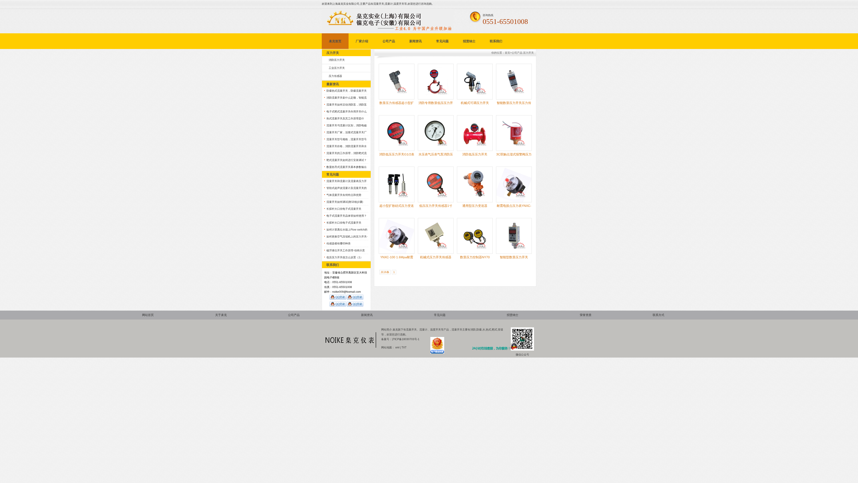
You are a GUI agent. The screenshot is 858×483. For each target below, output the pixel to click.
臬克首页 (335, 41)
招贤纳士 (469, 41)
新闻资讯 (415, 41)
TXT (404, 347)
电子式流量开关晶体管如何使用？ (346, 215)
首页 (507, 52)
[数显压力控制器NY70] (475, 252)
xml (397, 347)
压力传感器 (335, 76)
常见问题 (442, 41)
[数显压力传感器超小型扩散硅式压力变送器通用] (396, 98)
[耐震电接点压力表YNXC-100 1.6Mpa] (514, 201)
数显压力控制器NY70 (475, 257)
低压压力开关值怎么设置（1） (344, 257)
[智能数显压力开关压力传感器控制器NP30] (514, 98)
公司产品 (389, 41)
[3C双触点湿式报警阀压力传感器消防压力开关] (514, 150)
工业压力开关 (337, 68)
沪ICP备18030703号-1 (405, 339)
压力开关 (528, 52)
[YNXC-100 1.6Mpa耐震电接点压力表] (396, 252)
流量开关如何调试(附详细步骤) (344, 201)
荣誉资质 (585, 315)
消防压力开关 (337, 59)
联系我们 (496, 41)
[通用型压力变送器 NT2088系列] (475, 201)
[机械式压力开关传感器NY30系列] (436, 252)
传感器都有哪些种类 (338, 243)
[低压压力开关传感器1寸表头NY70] (436, 201)
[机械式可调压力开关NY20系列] (475, 98)
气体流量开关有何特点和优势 (343, 195)
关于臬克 (221, 315)
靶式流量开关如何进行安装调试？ (346, 160)
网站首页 (148, 315)
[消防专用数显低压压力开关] (436, 98)
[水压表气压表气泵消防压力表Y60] (436, 150)
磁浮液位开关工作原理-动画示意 (345, 250)
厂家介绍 (362, 41)
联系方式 (658, 315)
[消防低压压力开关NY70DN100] (475, 150)
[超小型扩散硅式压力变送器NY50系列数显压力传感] (396, 201)
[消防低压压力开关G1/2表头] (396, 150)
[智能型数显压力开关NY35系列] (514, 252)
